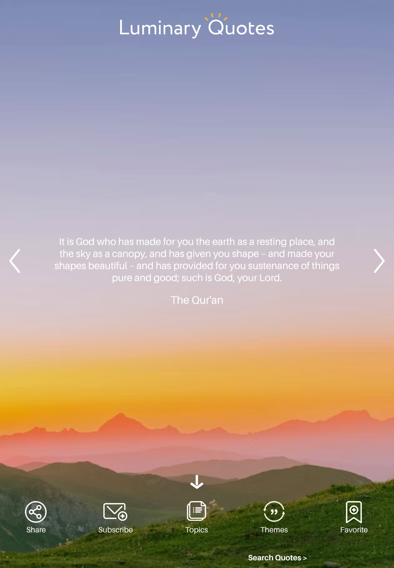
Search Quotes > (278, 558)
